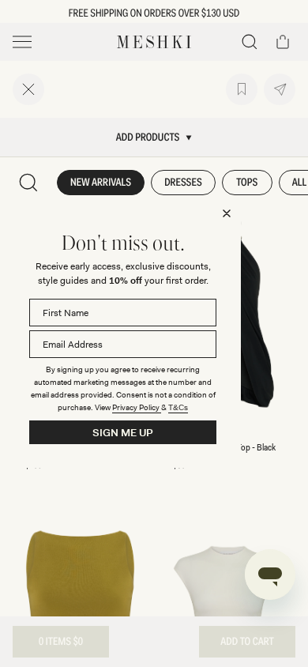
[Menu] (22, 42)
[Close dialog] (227, 213)
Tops (246, 182)
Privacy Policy (136, 407)
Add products (148, 137)
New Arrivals (100, 182)
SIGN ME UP (122, 432)
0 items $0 (61, 642)
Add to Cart (246, 642)
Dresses (183, 182)
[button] (249, 42)
